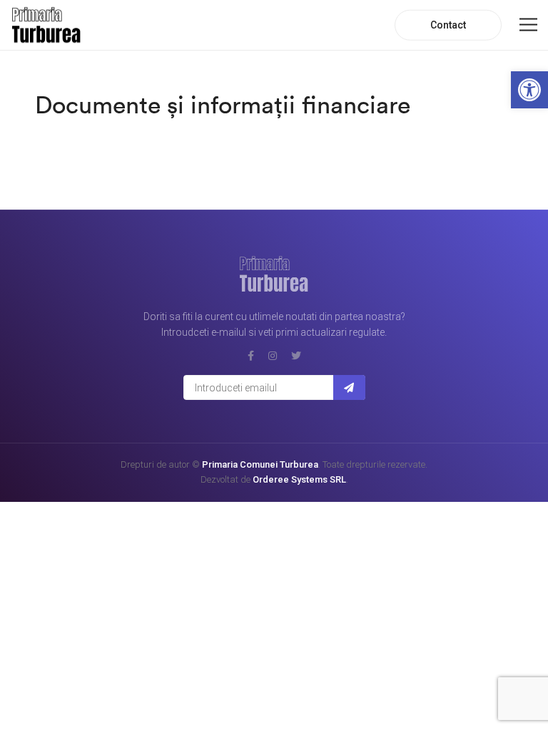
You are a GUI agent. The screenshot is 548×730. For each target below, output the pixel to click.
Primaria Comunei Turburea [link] (260, 464)
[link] (529, 89)
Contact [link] (448, 25)
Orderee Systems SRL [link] (299, 479)
